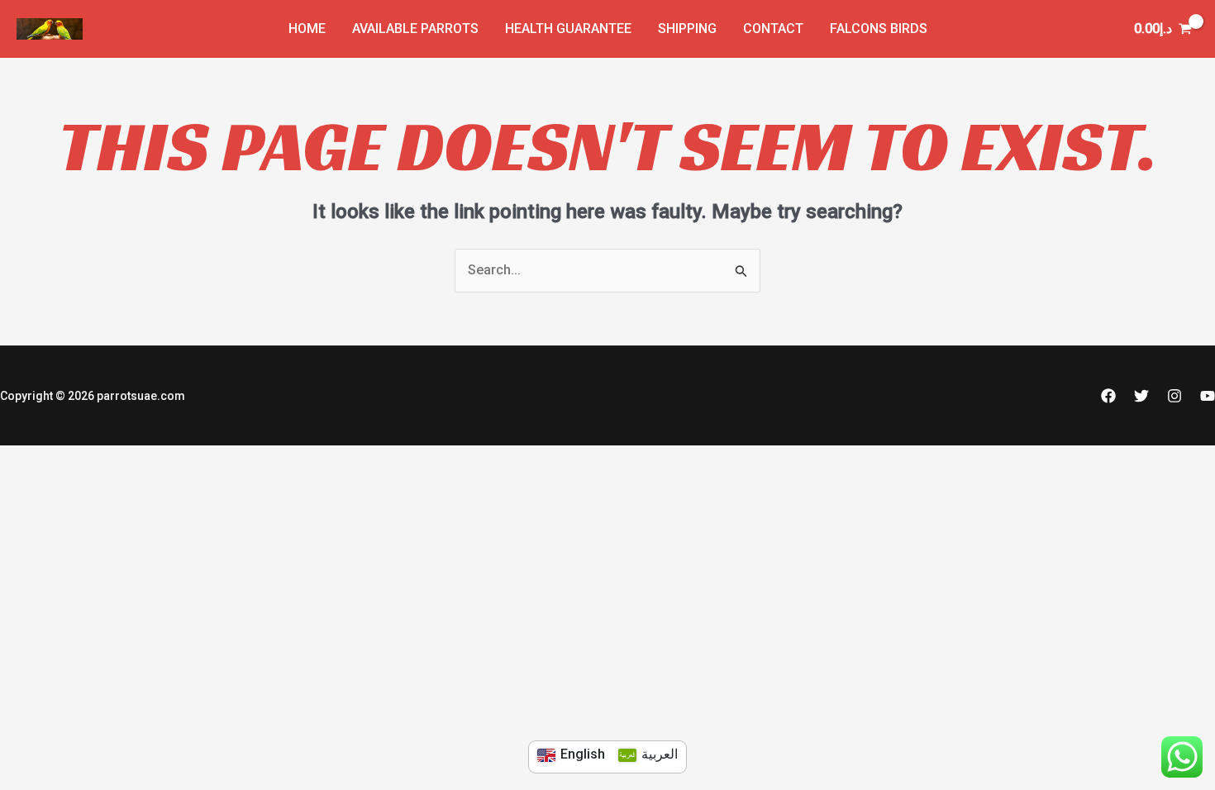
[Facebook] (1108, 395)
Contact (773, 28)
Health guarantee (568, 28)
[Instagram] (1174, 395)
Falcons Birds (878, 28)
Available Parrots (415, 28)
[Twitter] (1141, 395)
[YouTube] (1207, 395)
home (307, 28)
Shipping (687, 28)
